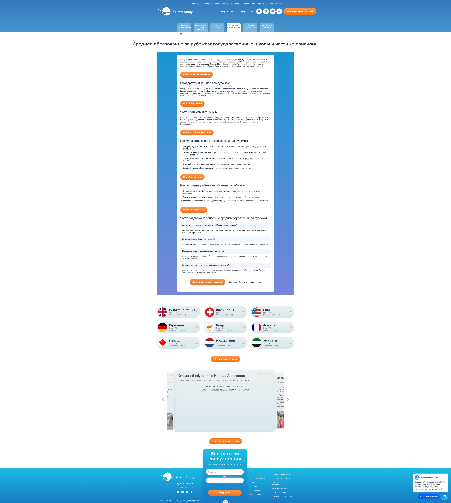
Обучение (196, 4)
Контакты (245, 4)
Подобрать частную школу (197, 132)
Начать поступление (193, 210)
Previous (163, 399)
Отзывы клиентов (230, 4)
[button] (168, 421)
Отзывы (253, 482)
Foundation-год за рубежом (200, 27)
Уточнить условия (192, 104)
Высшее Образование (184, 26)
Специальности (212, 4)
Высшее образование (281, 474)
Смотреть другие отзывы (225, 441)
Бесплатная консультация (299, 11)
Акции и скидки (257, 494)
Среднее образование (233, 26)
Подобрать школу (192, 177)
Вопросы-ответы (274, 4)
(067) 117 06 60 (187, 487)
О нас (252, 474)
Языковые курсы (217, 26)
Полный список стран (225, 359)
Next (288, 399)
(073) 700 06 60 (187, 483)
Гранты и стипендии (250, 26)
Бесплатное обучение (266, 26)
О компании (258, 4)
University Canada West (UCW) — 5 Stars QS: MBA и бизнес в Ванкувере (213, 380)
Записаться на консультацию (207, 282)
